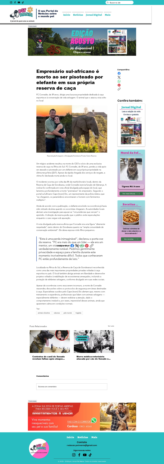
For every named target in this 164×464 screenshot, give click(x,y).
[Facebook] (15, 2)
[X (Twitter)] (77, 245)
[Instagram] (11, 2)
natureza (57, 313)
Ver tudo (111, 326)
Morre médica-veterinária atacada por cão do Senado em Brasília (94, 358)
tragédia (78, 313)
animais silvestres (44, 313)
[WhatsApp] (82, 245)
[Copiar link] (91, 245)
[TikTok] (22, 2)
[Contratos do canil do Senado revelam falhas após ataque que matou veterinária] (50, 341)
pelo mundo (68, 313)
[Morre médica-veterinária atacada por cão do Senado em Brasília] (94, 341)
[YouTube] (19, 2)
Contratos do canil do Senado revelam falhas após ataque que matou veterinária (48, 358)
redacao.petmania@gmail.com (82, 445)
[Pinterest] (86, 245)
